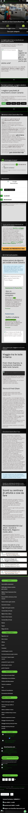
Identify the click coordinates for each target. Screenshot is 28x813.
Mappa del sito (5, 629)
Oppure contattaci (9, 168)
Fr (19, 1)
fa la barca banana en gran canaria (10, 654)
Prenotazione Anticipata (7, 693)
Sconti (3, 645)
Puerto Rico (18, 288)
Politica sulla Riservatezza (8, 681)
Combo (24, 103)
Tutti (3, 103)
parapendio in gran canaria (8, 662)
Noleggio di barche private (8, 720)
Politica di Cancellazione (7, 690)
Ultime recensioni (9, 190)
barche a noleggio (18, 228)
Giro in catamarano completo (10, 293)
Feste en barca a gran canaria (8, 601)
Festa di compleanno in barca (8, 717)
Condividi (7, 196)
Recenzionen (8, 199)
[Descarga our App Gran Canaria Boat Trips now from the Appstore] (10, 765)
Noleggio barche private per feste (9, 723)
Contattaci (4, 648)
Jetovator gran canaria (7, 665)
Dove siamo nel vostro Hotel (8, 675)
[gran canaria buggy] (6, 779)
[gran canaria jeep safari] (9, 779)
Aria (18, 103)
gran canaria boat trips (16, 152)
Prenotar (7, 308)
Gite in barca (4, 639)
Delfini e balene (12, 317)
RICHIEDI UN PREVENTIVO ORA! (14, 249)
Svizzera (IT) (4, 794)
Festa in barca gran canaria (8, 701)
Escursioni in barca (6, 604)
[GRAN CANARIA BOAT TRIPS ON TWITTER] (9, 738)
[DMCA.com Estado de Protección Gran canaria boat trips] (10, 752)
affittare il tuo (13, 242)
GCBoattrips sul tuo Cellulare (8, 678)
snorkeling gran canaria (7, 651)
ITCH (23, 1)
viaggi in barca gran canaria (8, 607)
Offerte (3, 642)
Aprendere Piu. (5, 769)
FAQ (3, 687)
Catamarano (9, 288)
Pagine (3, 626)
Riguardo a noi (5, 636)
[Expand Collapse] (14, 79)
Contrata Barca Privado (7, 610)
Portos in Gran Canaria (7, 616)
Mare (8, 103)
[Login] (27, 1)
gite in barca (20, 135)
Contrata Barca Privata (7, 619)
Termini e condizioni (6, 684)
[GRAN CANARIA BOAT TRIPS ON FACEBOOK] (9, 735)
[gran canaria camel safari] (12, 779)
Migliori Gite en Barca (7, 613)
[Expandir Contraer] (14, 109)
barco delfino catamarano (7, 584)
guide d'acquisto (5, 668)
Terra (13, 103)
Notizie (3, 623)
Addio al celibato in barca (7, 709)
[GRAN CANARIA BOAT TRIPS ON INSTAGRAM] (9, 741)
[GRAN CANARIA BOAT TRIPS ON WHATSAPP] (3, 744)
